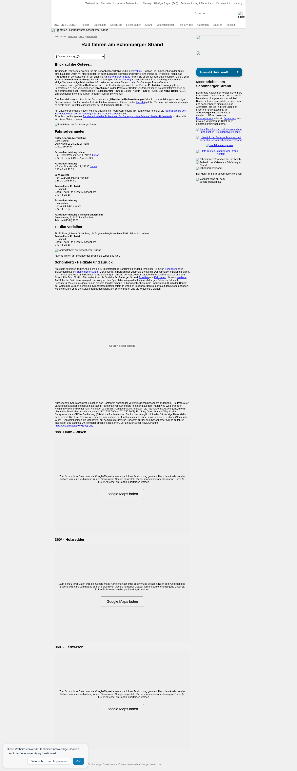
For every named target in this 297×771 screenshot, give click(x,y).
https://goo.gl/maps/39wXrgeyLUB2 (74, 425)
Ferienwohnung (205, 118)
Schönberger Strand (119, 76)
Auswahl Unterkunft (214, 72)
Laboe (95, 155)
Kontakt (230, 24)
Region (85, 24)
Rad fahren (91, 36)
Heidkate (181, 277)
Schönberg (125, 79)
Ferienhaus (230, 118)
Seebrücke (116, 24)
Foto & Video (186, 24)
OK (78, 761)
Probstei (137, 71)
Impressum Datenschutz (126, 3)
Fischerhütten (133, 24)
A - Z (56, 31)
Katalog (238, 3)
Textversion (91, 3)
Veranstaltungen (166, 24)
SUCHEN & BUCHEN (65, 24)
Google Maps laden (122, 494)
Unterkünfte (100, 24)
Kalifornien (203, 24)
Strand (149, 24)
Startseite (105, 3)
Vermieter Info (223, 3)
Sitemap (147, 3)
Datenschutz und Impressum (49, 761)
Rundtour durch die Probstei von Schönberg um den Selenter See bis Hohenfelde (127, 116)
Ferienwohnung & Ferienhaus (197, 3)
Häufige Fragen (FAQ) (166, 3)
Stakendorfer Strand (88, 271)
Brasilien (217, 24)
